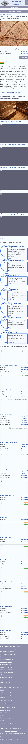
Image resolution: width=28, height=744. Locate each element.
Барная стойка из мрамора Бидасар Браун (13, 167)
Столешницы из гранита (7, 651)
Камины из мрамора (6, 667)
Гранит (2, 690)
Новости (2, 720)
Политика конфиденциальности (9, 723)
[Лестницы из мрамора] (6, 314)
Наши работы (4, 712)
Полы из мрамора (5, 682)
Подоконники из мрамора (7, 659)
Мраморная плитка (6, 700)
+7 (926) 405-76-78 (16, 1)
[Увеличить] (14, 46)
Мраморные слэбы (6, 703)
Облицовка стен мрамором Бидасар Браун (13, 214)
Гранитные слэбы (6, 695)
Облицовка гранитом (6, 677)
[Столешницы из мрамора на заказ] (6, 257)
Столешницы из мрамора (7, 654)
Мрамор (2, 697)
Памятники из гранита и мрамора (10, 649)
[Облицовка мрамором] (6, 328)
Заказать (23, 57)
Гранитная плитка (6, 692)
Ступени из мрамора (6, 664)
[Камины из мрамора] (6, 299)
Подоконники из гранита (7, 656)
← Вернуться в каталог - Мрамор (10, 92)
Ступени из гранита (6, 662)
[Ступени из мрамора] (6, 285)
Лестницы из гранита (6, 669)
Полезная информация (7, 718)
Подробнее (11, 258)
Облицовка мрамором (6, 675)
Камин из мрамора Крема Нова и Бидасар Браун (13, 237)
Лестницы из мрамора (6, 672)
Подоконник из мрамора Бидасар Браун (12, 191)
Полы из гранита (5, 680)
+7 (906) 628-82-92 (16, 4)
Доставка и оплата (5, 710)
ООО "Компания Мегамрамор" (16, 733)
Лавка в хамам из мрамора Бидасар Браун (13, 144)
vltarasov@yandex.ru (11, 731)
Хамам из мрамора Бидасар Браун (10, 121)
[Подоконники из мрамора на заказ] (6, 271)
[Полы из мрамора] (6, 342)
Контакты (3, 715)
